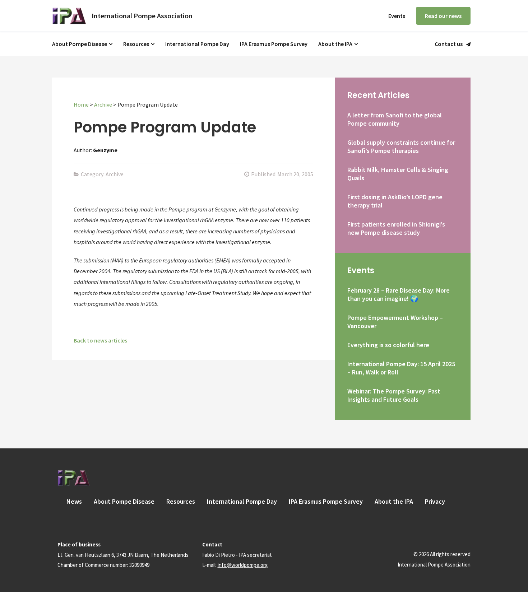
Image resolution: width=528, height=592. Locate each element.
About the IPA (335, 43)
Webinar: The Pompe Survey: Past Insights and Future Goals (393, 395)
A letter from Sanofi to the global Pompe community (394, 119)
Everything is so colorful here (388, 345)
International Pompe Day (197, 43)
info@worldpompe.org (243, 564)
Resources (136, 43)
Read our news (443, 15)
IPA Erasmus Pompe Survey (273, 43)
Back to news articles (100, 340)
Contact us (449, 44)
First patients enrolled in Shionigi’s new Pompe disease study (396, 228)
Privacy (435, 501)
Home (81, 104)
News (74, 501)
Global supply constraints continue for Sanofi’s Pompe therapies (401, 146)
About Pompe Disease (79, 43)
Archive (103, 104)
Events (396, 15)
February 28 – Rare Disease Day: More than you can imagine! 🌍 (398, 294)
